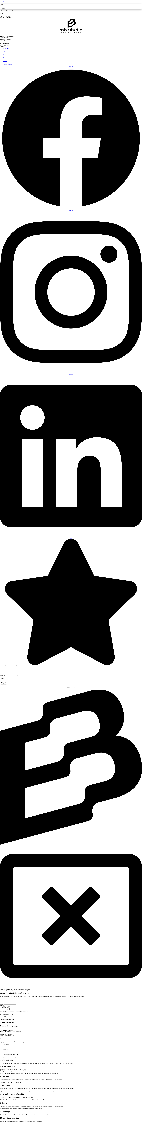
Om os (13, 10)
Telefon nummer (4, 1007)
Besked (2, 675)
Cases (2, 10)
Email (1, 682)
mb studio (2, 1)
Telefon (2, 678)
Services (8, 10)
